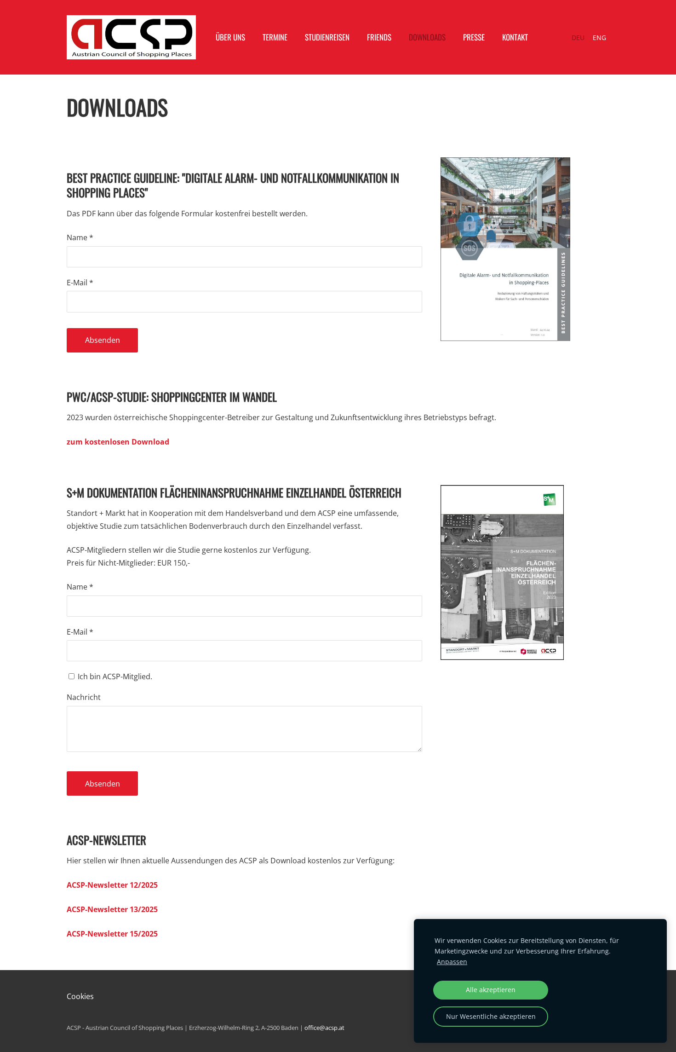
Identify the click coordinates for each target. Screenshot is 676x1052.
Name (80, 237)
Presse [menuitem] (474, 37)
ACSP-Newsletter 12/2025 (112, 885)
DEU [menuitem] (578, 37)
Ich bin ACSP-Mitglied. (114, 676)
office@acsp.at (324, 1027)
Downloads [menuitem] (427, 37)
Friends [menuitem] (379, 37)
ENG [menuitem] (599, 37)
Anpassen (452, 961)
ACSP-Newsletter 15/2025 (112, 934)
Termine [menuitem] (275, 37)
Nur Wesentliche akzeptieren (491, 1016)
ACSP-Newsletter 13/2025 (112, 909)
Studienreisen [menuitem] (327, 37)
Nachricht (84, 697)
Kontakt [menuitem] (515, 37)
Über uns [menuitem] (230, 37)
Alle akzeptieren (491, 989)
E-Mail (80, 282)
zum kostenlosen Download (118, 442)
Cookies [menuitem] (80, 996)
